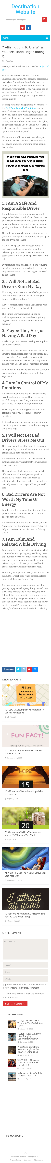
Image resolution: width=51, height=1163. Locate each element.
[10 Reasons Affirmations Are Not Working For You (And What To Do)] (25, 899)
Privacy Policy (15, 1160)
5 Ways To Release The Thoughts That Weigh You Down (30, 1023)
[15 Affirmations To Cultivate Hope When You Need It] (25, 777)
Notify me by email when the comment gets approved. (23, 995)
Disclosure (38, 1160)
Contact (27, 1160)
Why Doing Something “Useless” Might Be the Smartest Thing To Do (28, 1049)
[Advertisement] (25, 638)
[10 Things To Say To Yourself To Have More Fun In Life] (25, 736)
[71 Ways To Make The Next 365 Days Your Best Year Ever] (25, 858)
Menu (6, 38)
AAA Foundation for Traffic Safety (21, 108)
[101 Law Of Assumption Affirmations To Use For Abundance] (25, 695)
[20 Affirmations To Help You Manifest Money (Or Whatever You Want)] (25, 818)
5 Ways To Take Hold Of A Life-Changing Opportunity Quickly (29, 1036)
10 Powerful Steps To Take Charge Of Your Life (29, 1074)
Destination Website (25, 9)
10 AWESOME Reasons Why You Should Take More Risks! (28, 1062)
